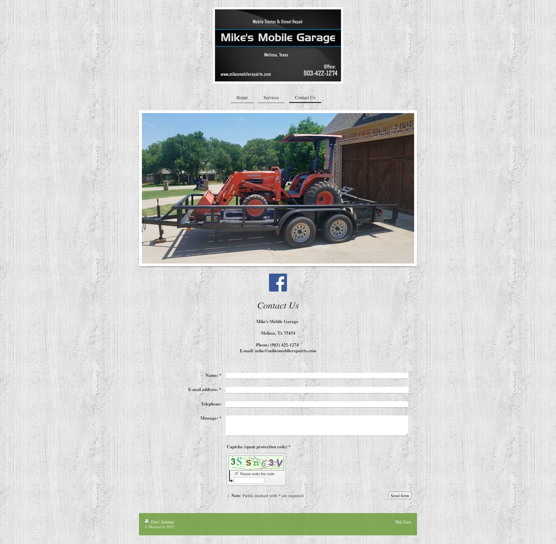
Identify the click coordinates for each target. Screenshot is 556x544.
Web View (403, 521)
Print (154, 521)
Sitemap (167, 521)
